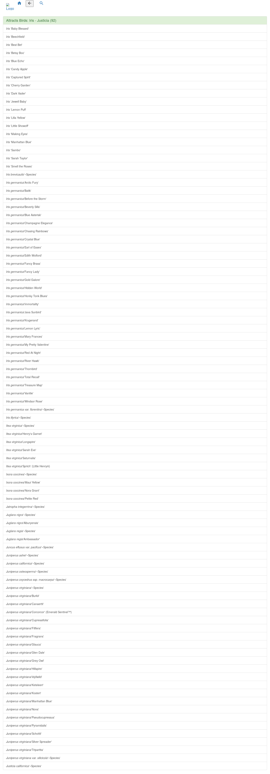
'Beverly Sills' (23, 207)
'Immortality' (22, 304)
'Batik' (18, 191)
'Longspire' (21, 442)
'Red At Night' (23, 353)
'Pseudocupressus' (30, 717)
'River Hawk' (22, 361)
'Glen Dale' (25, 652)
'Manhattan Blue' (19, 142)
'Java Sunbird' (24, 312)
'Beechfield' (15, 37)
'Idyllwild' (24, 677)
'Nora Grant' (23, 490)
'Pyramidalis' (26, 725)
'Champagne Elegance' (29, 223)
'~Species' (21, 174)
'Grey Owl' (25, 661)
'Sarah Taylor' (17, 158)
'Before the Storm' (26, 199)
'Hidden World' (24, 288)
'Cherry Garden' (18, 85)
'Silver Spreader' (29, 742)
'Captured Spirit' (18, 77)
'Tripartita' (24, 750)
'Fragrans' (25, 636)
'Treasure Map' (24, 385)
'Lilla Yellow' (15, 118)
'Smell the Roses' (19, 166)
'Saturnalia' (21, 458)
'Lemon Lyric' (23, 328)
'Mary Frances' (24, 336)
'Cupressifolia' (27, 620)
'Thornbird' (21, 369)
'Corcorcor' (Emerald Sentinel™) (39, 612)
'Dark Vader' (16, 93)
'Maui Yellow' (23, 482)
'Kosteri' (23, 693)
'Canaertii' (25, 604)
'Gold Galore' (23, 280)
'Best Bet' (14, 45)
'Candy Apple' (17, 69)
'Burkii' (22, 596)
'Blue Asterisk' (23, 215)
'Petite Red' (22, 498)
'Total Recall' (23, 377)
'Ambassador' (23, 539)
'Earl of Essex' (24, 247)
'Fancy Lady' (23, 272)
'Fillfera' (23, 628)
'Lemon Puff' (16, 109)
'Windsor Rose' (24, 401)
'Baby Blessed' (17, 28)
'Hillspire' (24, 669)
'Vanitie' (19, 393)
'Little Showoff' (17, 126)
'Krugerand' (22, 320)
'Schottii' (24, 733)
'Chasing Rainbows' (27, 231)
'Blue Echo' (15, 61)
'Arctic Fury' (22, 182)
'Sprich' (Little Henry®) (28, 466)
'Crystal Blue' (23, 239)
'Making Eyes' (17, 134)
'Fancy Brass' (23, 263)
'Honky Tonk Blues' (27, 296)
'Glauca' (23, 644)
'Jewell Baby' (16, 101)
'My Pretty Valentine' (27, 344)
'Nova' (22, 709)
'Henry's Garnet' (24, 434)
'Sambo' (13, 150)
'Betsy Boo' (15, 53)
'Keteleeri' (24, 685)
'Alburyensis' (22, 523)
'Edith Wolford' (24, 255)
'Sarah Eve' (21, 450)
